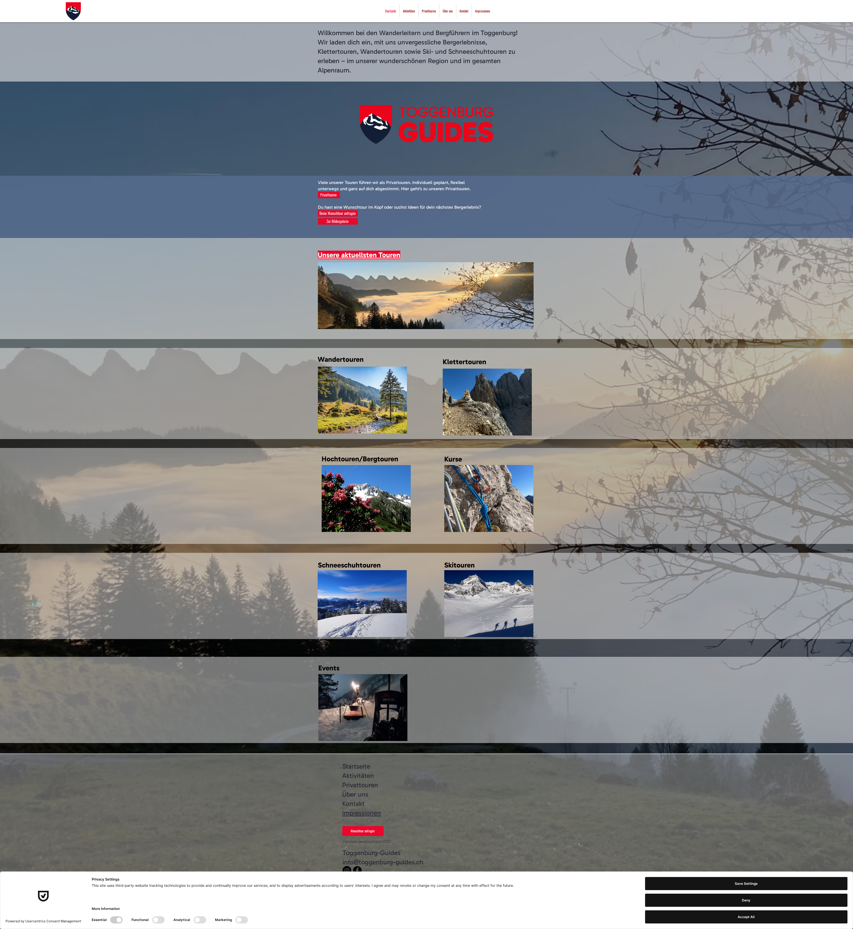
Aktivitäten (358, 776)
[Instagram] (347, 870)
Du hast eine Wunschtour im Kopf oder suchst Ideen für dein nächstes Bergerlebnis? (399, 207)
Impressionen (361, 813)
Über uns (355, 794)
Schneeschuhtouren (349, 565)
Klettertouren (464, 362)
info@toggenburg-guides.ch (383, 862)
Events (328, 668)
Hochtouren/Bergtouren (360, 459)
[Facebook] (357, 870)
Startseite (356, 766)
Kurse (453, 459)
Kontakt (353, 804)
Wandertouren (341, 359)
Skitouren (459, 565)
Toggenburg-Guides (372, 853)
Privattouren (360, 785)
